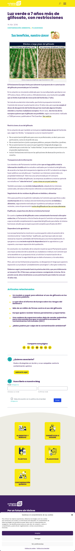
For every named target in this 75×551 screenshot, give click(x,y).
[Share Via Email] (45, 347)
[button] (72, 515)
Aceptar (37, 533)
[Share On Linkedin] (41, 347)
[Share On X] (28, 347)
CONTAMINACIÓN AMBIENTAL (19, 28)
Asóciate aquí (21, 372)
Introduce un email (13, 392)
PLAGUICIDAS (37, 28)
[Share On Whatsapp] (32, 347)
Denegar (38, 538)
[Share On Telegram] (37, 347)
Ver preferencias (37, 544)
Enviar (57, 400)
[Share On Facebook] (24, 347)
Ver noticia (47, 116)
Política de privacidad (43, 548)
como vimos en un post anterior (45, 181)
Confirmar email (43, 392)
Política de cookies (30, 548)
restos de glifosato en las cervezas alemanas (48, 206)
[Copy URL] (50, 347)
